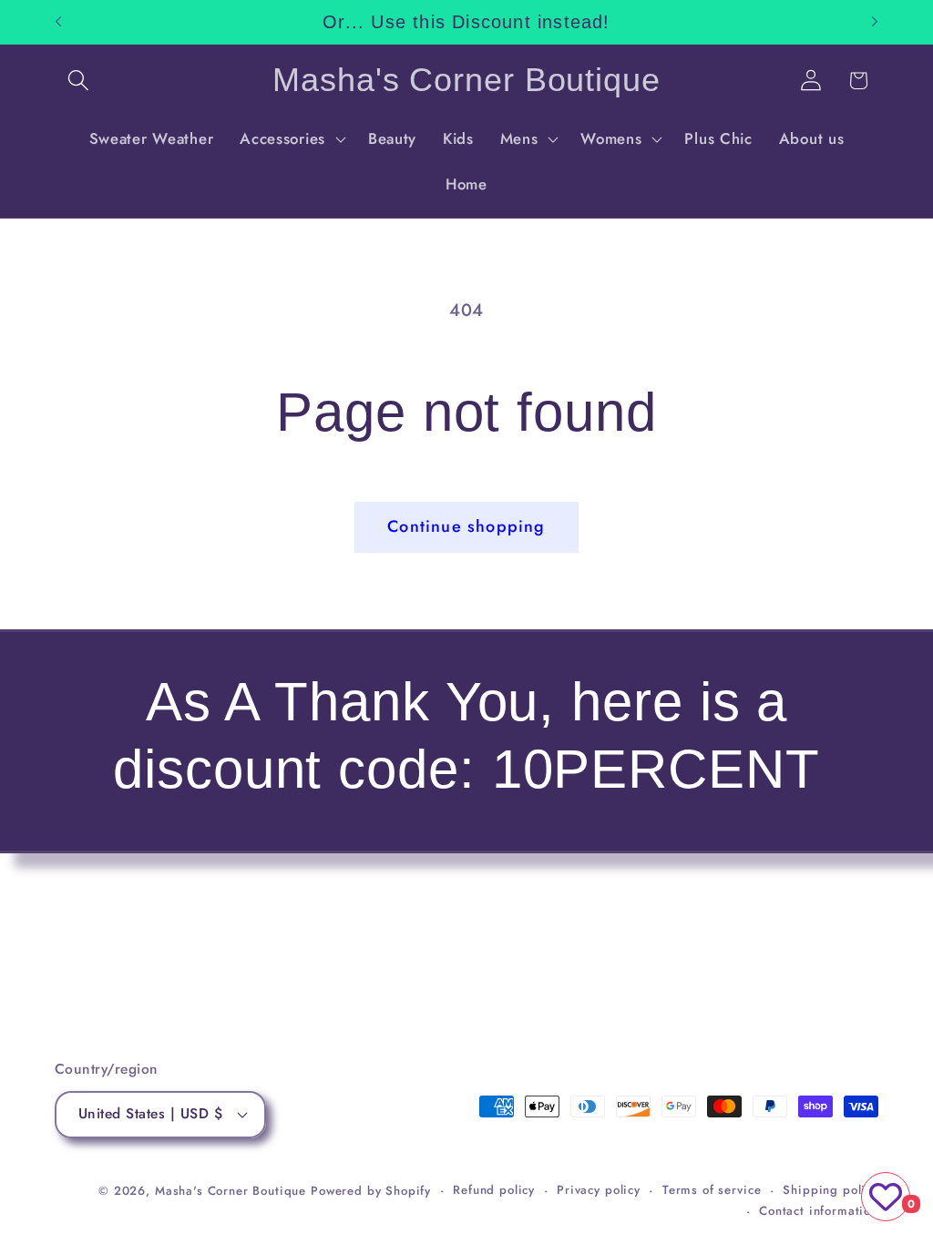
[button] (79, 80)
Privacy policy (599, 1189)
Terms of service (711, 1189)
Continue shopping (466, 526)
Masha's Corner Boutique (230, 1190)
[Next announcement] (875, 22)
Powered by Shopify (371, 1190)
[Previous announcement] (58, 22)
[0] (885, 1196)
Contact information (818, 1210)
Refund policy (494, 1189)
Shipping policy (830, 1189)
